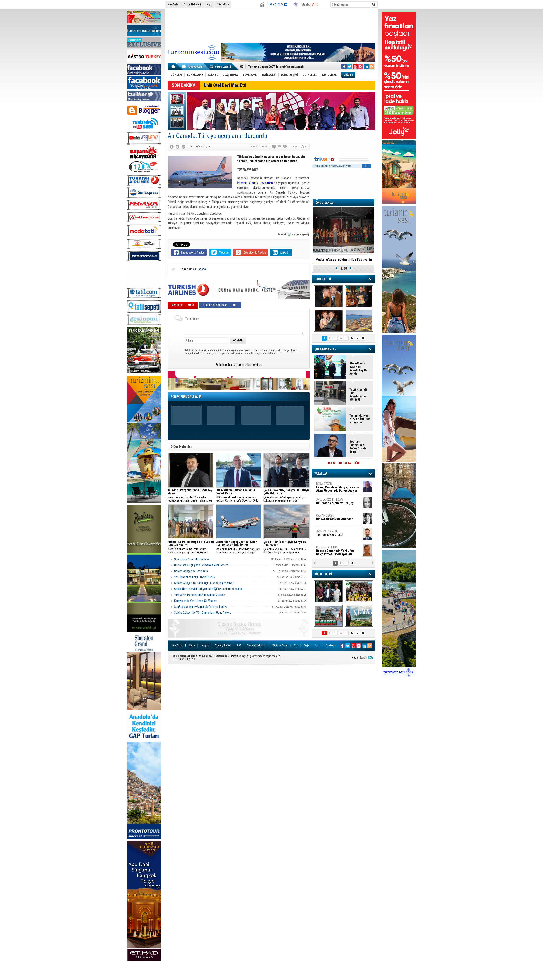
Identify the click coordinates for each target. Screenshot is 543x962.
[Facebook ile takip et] (344, 66)
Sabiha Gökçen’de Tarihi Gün (191, 571)
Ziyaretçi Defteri (222, 645)
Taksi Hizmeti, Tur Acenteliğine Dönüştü (358, 394)
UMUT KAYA (332, 535)
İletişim (204, 645)
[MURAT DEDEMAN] (328, 321)
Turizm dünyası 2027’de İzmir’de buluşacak (360, 419)
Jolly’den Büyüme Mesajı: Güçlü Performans (277, 66)
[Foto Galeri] (193, 66)
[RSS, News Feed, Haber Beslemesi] (371, 66)
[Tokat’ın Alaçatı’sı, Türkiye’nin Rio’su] (359, 616)
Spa (296, 645)
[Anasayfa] (173, 66)
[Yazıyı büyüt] (303, 147)
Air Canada (199, 269)
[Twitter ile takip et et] (349, 66)
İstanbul (242, 183)
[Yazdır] (285, 147)
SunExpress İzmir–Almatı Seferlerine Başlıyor (201, 606)
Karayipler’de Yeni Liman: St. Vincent (196, 600)
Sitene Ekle (223, 4)
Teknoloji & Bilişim (256, 645)
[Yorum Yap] (274, 147)
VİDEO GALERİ (323, 574)
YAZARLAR (320, 473)
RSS (239, 645)
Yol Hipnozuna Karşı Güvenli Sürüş (196, 577)
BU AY (332, 463)
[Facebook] (172, 147)
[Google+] (183, 147)
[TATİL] (359, 321)
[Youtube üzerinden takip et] (355, 66)
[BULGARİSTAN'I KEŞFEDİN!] (328, 616)
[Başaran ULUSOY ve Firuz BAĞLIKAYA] (328, 296)
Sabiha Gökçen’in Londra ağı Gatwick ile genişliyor (204, 583)
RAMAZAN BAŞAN (329, 485)
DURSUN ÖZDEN (337, 551)
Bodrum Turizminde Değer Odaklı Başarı (357, 446)
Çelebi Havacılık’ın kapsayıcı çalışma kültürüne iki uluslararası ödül (286, 495)
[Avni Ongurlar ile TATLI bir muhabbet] (359, 296)
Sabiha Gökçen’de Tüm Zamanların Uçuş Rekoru (203, 612)
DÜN (356, 463)
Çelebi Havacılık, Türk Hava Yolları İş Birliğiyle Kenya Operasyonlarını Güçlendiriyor (284, 547)
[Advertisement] (271, 25)
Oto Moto (330, 645)
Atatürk (253, 183)
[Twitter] (177, 147)
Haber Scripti (359, 657)
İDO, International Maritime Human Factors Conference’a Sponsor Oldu (237, 495)
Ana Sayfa (173, 4)
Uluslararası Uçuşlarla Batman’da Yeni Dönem (201, 565)
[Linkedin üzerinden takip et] (366, 66)
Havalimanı (266, 183)
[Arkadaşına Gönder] (279, 147)
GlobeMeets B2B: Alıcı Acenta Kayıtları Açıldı (359, 368)
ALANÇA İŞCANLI (334, 519)
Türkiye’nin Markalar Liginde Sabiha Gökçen (200, 594)
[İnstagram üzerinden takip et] (360, 66)
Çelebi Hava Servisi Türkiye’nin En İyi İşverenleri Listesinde (208, 589)
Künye (192, 645)
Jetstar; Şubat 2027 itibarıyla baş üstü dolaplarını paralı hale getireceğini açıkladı (238, 547)
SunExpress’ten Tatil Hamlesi (191, 559)
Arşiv (209, 4)
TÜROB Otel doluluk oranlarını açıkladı (343, 260)
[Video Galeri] (220, 66)
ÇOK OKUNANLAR (325, 349)
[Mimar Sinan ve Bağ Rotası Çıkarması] (328, 591)
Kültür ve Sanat (280, 645)
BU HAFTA (344, 463)
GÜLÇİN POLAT (334, 501)
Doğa (306, 645)
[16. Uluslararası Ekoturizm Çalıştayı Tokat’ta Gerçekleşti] (359, 591)
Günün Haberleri (192, 4)
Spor (317, 645)
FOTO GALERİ (322, 279)
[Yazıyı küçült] (294, 147)
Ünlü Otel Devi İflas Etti (225, 85)
